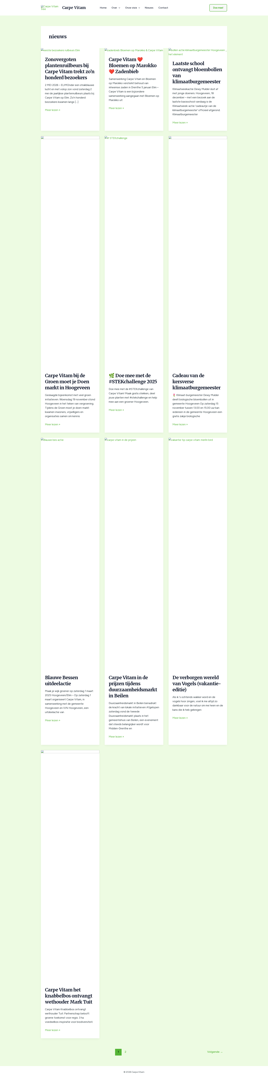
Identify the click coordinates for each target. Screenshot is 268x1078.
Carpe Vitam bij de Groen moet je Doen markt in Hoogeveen (67, 382)
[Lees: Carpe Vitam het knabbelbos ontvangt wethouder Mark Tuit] (70, 866)
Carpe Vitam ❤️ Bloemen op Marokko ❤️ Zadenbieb (132, 65)
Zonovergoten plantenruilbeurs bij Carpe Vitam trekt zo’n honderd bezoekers (69, 68)
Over (114, 8)
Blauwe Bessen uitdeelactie (61, 681)
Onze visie (131, 8)
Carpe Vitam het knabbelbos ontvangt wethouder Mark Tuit (68, 996)
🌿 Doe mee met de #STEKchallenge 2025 (133, 379)
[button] (118, 8)
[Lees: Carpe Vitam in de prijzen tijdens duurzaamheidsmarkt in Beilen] (134, 554)
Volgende (215, 1051)
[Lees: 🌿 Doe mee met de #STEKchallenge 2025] (134, 252)
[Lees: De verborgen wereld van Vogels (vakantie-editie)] (198, 554)
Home (103, 8)
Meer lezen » (52, 110)
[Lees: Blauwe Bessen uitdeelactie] (70, 554)
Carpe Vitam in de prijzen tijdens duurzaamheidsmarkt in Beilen (133, 687)
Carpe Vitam (74, 7)
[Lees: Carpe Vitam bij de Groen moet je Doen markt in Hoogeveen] (70, 252)
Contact (163, 8)
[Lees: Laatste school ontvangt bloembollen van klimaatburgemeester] (198, 52)
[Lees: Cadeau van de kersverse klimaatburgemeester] (198, 252)
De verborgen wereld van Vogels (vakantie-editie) (196, 684)
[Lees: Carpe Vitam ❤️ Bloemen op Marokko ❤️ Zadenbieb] (134, 50)
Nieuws (149, 8)
